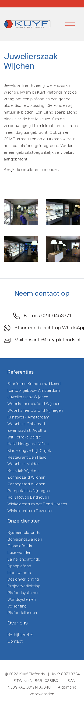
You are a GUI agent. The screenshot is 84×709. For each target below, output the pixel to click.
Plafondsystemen (23, 593)
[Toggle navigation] (70, 24)
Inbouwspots (19, 573)
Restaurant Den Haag (27, 457)
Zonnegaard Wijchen (26, 477)
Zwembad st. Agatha (26, 430)
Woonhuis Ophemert (26, 424)
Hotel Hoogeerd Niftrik (28, 444)
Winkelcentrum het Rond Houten (37, 504)
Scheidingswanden (24, 539)
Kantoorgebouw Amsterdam (33, 390)
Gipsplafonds (19, 546)
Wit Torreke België (24, 437)
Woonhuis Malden (23, 464)
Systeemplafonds (23, 533)
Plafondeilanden (22, 613)
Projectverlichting (23, 586)
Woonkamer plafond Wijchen (33, 404)
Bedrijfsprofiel (20, 635)
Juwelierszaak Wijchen (27, 397)
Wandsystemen (21, 599)
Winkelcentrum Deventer (30, 511)
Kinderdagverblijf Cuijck (29, 451)
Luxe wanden (19, 553)
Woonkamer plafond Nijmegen (35, 410)
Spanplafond (19, 566)
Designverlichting (23, 579)
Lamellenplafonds (23, 559)
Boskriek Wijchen (22, 471)
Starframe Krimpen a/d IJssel (34, 384)
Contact (15, 641)
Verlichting (17, 606)
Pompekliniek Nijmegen (28, 491)
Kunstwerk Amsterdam (28, 417)
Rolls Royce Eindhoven (28, 497)
